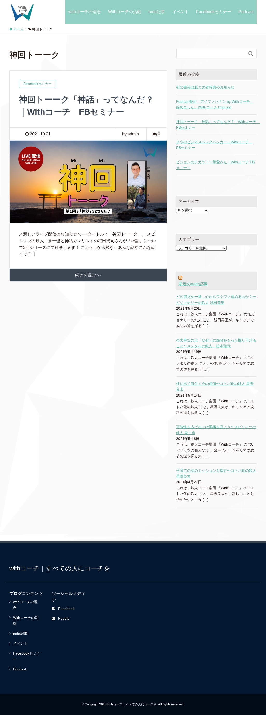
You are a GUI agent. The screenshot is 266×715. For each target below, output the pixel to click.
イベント (180, 12)
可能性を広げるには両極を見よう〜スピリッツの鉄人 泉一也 (216, 430)
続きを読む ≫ (88, 275)
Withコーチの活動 (124, 12)
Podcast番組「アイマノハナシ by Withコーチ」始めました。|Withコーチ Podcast (215, 104)
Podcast (246, 12)
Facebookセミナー (213, 12)
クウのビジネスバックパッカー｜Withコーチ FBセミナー (214, 145)
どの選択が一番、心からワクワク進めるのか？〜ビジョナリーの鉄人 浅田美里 (216, 299)
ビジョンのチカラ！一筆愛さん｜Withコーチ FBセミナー (215, 165)
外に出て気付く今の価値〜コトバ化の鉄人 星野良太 (215, 386)
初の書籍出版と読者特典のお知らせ (205, 87)
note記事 (157, 12)
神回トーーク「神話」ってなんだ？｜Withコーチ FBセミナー (216, 125)
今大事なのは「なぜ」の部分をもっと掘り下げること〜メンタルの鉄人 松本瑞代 (216, 343)
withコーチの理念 (84, 12)
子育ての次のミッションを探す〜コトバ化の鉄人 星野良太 (216, 473)
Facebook (66, 609)
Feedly (63, 618)
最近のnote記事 (192, 284)
